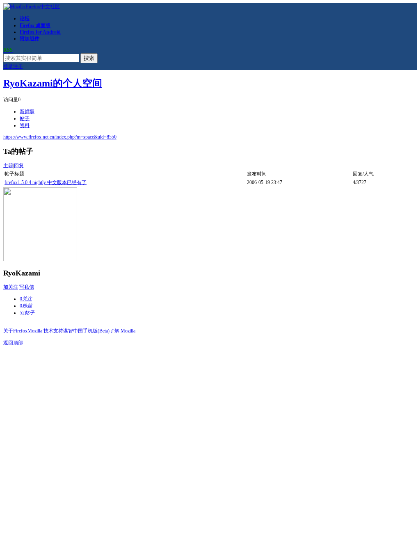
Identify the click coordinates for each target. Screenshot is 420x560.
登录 (8, 66)
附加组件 (29, 38)
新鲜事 (27, 111)
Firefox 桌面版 (35, 25)
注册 (18, 66)
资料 (25, 125)
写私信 (26, 287)
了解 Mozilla (122, 331)
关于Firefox (15, 331)
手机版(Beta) (96, 331)
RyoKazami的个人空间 (52, 83)
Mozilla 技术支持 (45, 331)
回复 (19, 165)
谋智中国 (73, 331)
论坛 (25, 18)
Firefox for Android (40, 32)
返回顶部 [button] (13, 343)
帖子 (25, 118)
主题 (8, 165)
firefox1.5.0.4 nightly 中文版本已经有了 (46, 182)
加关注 (10, 287)
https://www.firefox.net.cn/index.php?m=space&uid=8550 (59, 137)
